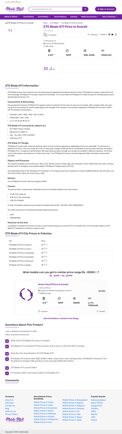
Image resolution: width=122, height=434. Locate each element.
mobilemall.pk (23, 432)
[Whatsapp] (116, 34)
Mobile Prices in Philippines (46, 419)
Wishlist (93, 35)
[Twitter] (112, 34)
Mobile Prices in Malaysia (73, 406)
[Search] (85, 9)
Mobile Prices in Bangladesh (75, 400)
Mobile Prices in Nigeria (72, 403)
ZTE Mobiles (54, 23)
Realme (94, 414)
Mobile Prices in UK (70, 411)
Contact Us (10, 406)
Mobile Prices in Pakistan (45, 414)
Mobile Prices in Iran (43, 422)
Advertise (9, 403)
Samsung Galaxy (98, 400)
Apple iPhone (97, 403)
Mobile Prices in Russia (44, 416)
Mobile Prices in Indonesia (45, 408)
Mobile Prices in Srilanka (73, 409)
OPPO (93, 411)
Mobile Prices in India (43, 405)
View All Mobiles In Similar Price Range (61, 318)
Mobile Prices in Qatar (72, 420)
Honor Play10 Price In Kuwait (53, 284)
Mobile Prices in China (43, 402)
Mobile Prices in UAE (71, 414)
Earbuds (73, 17)
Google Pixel (96, 406)
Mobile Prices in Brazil (43, 411)
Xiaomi (94, 420)
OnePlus (94, 409)
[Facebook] (109, 34)
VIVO (93, 417)
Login (7, 331)
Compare (52, 35)
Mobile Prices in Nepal (72, 417)
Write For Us (10, 411)
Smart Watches (60, 17)
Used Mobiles (28, 17)
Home (45, 23)
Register (15, 331)
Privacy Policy (11, 414)
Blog (7, 409)
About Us (9, 400)
